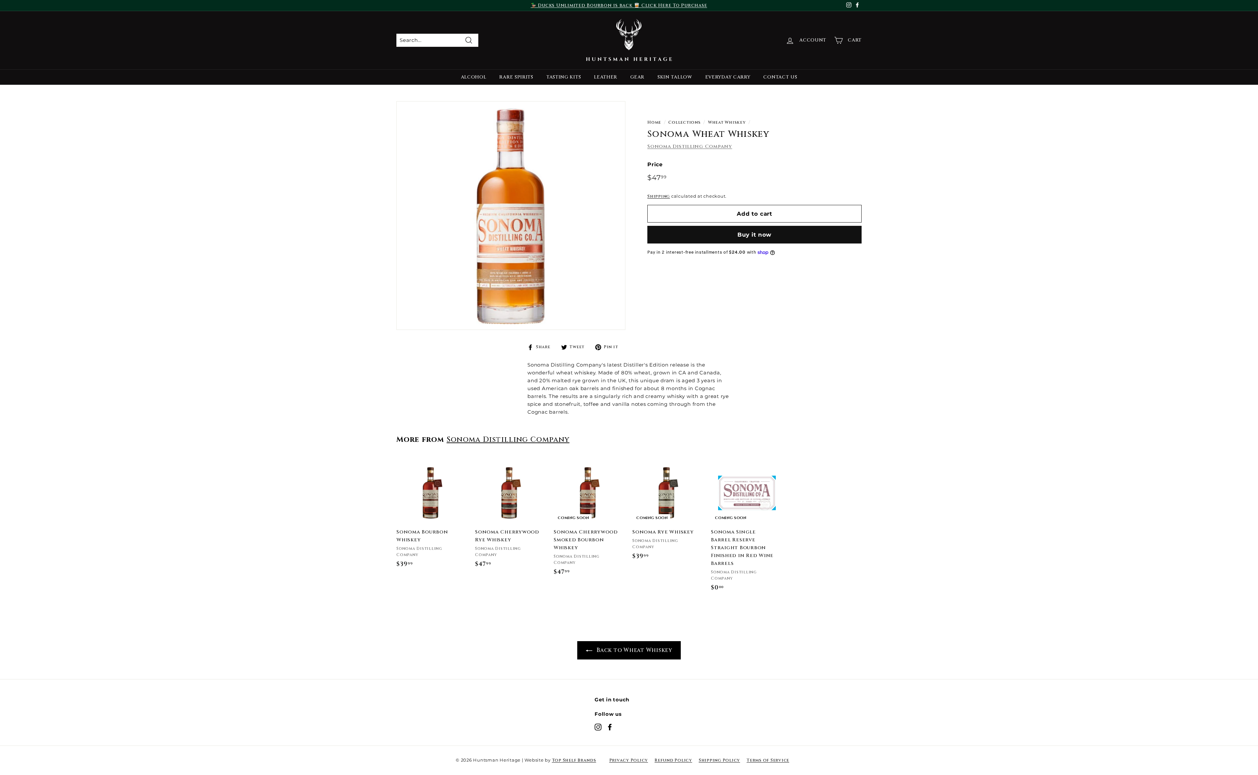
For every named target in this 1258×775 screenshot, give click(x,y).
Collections (684, 122)
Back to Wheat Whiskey (633, 650)
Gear (637, 77)
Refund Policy (673, 760)
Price (655, 164)
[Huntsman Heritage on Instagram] (598, 726)
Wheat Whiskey (727, 122)
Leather (605, 77)
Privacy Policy (628, 760)
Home (654, 122)
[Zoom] (511, 215)
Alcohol (473, 77)
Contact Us (780, 77)
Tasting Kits (563, 77)
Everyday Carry (728, 77)
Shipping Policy (719, 760)
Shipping (658, 196)
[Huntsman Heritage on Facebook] (609, 726)
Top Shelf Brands (574, 760)
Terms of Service (768, 760)
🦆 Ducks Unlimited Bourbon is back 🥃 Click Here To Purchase (619, 5)
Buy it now (754, 234)
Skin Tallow (675, 77)
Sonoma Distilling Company (689, 146)
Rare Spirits (516, 77)
